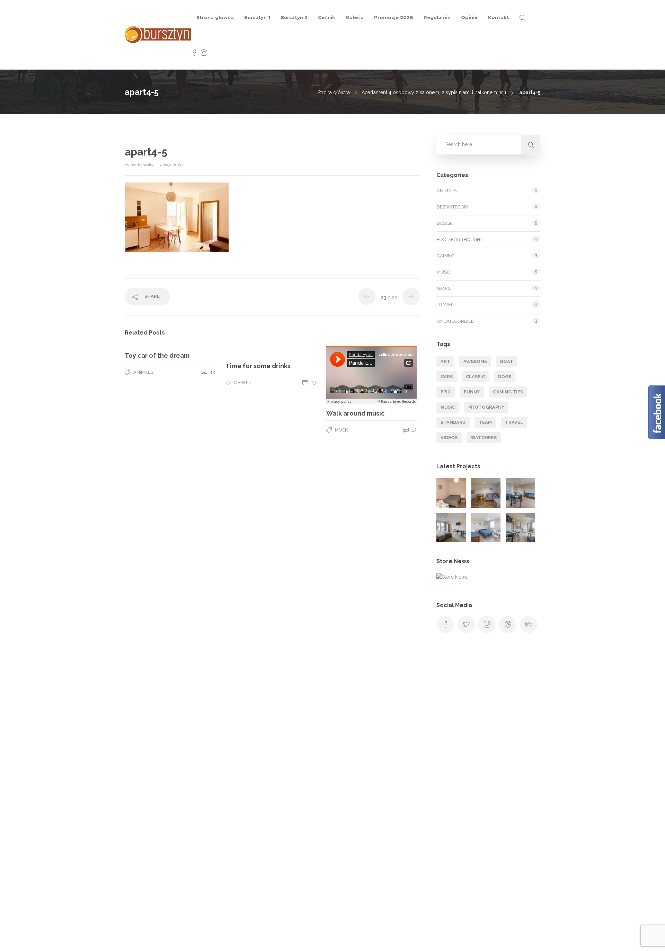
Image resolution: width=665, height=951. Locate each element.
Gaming (445, 255)
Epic (446, 391)
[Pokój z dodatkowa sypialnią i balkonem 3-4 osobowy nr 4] (520, 527)
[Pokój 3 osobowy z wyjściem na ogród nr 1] (520, 493)
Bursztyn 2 (294, 17)
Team (485, 422)
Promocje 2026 (393, 17)
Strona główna (215, 17)
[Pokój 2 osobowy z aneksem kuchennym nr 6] (152, 878)
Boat (506, 361)
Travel (445, 304)
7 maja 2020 (171, 164)
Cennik (326, 17)
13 (212, 372)
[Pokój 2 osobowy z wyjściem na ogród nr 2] (451, 527)
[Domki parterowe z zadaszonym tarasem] (485, 493)
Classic (475, 376)
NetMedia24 (427, 939)
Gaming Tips (508, 391)
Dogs (504, 376)
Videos (449, 437)
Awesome (475, 361)
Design (242, 382)
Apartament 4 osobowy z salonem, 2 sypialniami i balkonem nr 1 (434, 92)
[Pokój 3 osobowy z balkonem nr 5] (117, 878)
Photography (486, 407)
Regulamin (437, 17)
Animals (143, 372)
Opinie (469, 17)
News (444, 288)
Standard (453, 422)
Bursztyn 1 (257, 17)
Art (445, 361)
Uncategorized (456, 321)
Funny (472, 391)
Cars (447, 376)
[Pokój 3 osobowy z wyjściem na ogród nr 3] (485, 527)
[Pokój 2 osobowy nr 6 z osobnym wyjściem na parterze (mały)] (451, 493)
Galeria (355, 17)
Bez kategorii (453, 207)
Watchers (484, 437)
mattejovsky (143, 164)
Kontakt (498, 17)
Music (342, 430)
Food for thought (459, 239)
